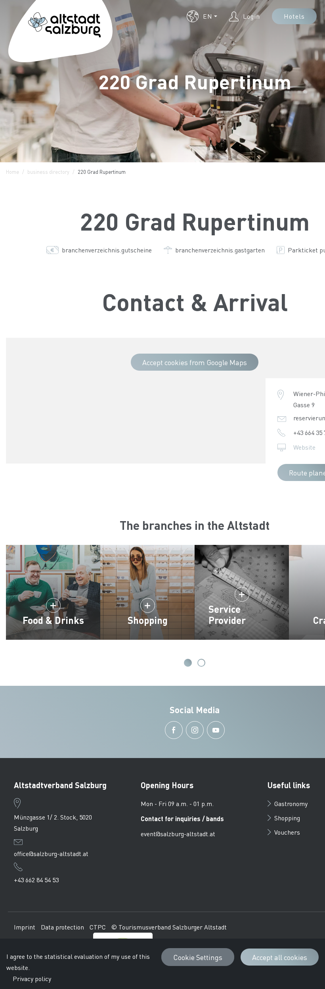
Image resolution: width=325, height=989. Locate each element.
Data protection (62, 927)
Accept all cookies (279, 957)
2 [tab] (201, 663)
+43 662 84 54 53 (36, 879)
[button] (202, 16)
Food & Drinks (53, 620)
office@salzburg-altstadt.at (51, 853)
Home (12, 171)
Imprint (24, 927)
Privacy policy (32, 978)
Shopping (148, 620)
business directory (48, 171)
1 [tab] (188, 663)
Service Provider (227, 614)
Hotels (294, 16)
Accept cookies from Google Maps (194, 362)
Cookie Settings (197, 957)
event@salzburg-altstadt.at (178, 833)
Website (304, 447)
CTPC (98, 927)
